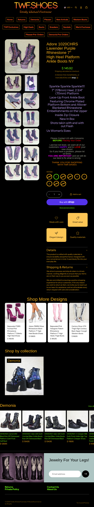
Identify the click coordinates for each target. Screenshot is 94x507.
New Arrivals (62, 19)
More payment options (67, 208)
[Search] (76, 7)
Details (51, 250)
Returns (21, 19)
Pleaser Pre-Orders (35, 34)
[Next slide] (22, 312)
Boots (41, 27)
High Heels (29, 27)
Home (10, 19)
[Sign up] (85, 473)
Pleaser (47, 19)
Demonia (35, 19)
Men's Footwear (83, 27)
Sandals (67, 27)
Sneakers (54, 27)
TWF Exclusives (11, 27)
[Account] (81, 7)
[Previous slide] (7, 312)
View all (91, 406)
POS (28, 502)
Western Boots (80, 19)
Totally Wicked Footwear (18, 502)
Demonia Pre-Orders (58, 34)
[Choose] (21, 319)
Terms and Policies (82, 503)
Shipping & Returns (60, 267)
